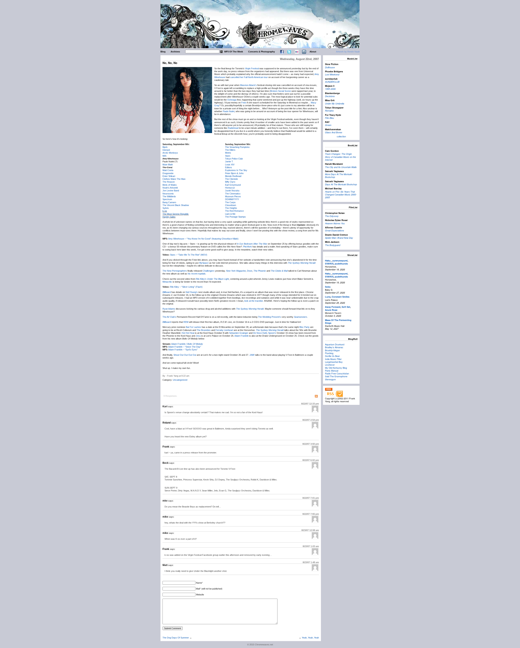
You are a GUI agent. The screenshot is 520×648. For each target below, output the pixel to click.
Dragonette (167, 173)
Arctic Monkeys (170, 153)
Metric (228, 153)
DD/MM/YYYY (232, 199)
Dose (249, 271)
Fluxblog (329, 353)
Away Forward (332, 306)
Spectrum (167, 199)
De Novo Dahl (260, 333)
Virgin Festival (252, 68)
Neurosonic (168, 193)
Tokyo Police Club (234, 158)
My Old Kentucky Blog (336, 367)
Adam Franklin (241, 336)
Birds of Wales (169, 185)
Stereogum (330, 379)
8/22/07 (310, 403)
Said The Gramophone (336, 376)
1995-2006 (330, 88)
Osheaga (231, 100)
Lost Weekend (332, 74)
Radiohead (233, 128)
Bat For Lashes (193, 327)
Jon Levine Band (170, 190)
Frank (165, 446)
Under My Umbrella (334, 103)
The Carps (230, 202)
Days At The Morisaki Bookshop (341, 184)
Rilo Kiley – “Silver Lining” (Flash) (186, 287)
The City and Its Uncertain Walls (341, 167)
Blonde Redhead (233, 176)
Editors (228, 167)
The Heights (231, 208)
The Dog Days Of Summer (175, 637)
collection (341, 136)
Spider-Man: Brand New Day (339, 237)
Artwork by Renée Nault (348, 51)
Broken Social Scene (280, 91)
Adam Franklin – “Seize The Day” (184, 347)
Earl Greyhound (233, 185)
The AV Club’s (169, 317)
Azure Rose (331, 309)
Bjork (165, 147)
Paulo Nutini (228, 111)
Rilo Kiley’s (201, 279)
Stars (227, 156)
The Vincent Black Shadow (175, 205)
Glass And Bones (333, 132)
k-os (164, 211)
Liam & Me (230, 214)
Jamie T (229, 161)
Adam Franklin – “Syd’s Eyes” (183, 349)
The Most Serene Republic (175, 214)
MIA (164, 156)
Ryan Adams (168, 309)
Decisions (330, 96)
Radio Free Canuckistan (337, 373)
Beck (165, 463)
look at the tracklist (253, 301)
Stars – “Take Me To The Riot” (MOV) (188, 255)
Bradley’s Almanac (334, 347)
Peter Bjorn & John (234, 173)
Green (328, 125)
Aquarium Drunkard (334, 344)
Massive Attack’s (248, 85)
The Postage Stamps (235, 217)
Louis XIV (229, 164)
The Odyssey (332, 216)
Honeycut (230, 187)
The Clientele (231, 179)
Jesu (198, 336)
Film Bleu (329, 117)
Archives (175, 51)
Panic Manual (331, 370)
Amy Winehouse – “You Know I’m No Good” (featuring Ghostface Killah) (203, 238)
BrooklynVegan (332, 350)
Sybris (165, 208)
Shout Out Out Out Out (184, 355)
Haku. (328, 260)
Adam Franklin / (187, 344)
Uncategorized (180, 380)
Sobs (327, 286)
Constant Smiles (340, 296)
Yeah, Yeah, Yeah (310, 637)
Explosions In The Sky (236, 170)
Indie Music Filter (333, 359)
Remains (329, 110)
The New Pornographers (174, 271)
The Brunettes (204, 330)
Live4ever (330, 364)
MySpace (204, 263)
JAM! (252, 355)
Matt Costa (167, 170)
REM (185, 322)
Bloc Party (304, 327)
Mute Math (167, 164)
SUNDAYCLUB (332, 81)
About (313, 51)
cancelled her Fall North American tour (249, 77)
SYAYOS (329, 263)
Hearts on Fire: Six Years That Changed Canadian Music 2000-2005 (341, 194)
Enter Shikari (168, 176)
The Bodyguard (332, 245)
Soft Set (346, 306)
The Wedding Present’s (269, 317)
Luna (327, 296)
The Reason (168, 182)
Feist (243, 102)
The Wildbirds (169, 196)
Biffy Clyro (230, 182)
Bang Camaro (169, 202)
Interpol (166, 150)
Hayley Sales (169, 217)
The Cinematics (232, 193)
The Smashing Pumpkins (237, 147)
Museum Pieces (233, 196)
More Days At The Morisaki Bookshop (338, 176)
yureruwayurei (340, 260)
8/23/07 (310, 530)
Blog (163, 51)
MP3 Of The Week (233, 51)
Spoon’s (272, 333)
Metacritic (167, 282)
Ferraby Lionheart (224, 330)
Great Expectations (334, 230)
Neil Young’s (192, 292)
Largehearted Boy (334, 361)
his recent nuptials (197, 273)
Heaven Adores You (335, 223)
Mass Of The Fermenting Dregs (338, 321)
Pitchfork (247, 246)
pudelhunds (341, 263)
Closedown (230, 205)
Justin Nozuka (232, 190)
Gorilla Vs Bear (332, 356)
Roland (166, 422)
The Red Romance (234, 211)
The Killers (230, 150)
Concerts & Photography (261, 51)
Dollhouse (330, 67)
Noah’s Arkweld (170, 187)
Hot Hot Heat (188, 333)
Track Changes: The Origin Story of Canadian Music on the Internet (340, 156)
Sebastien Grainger (238, 333)
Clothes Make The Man (173, 179)
